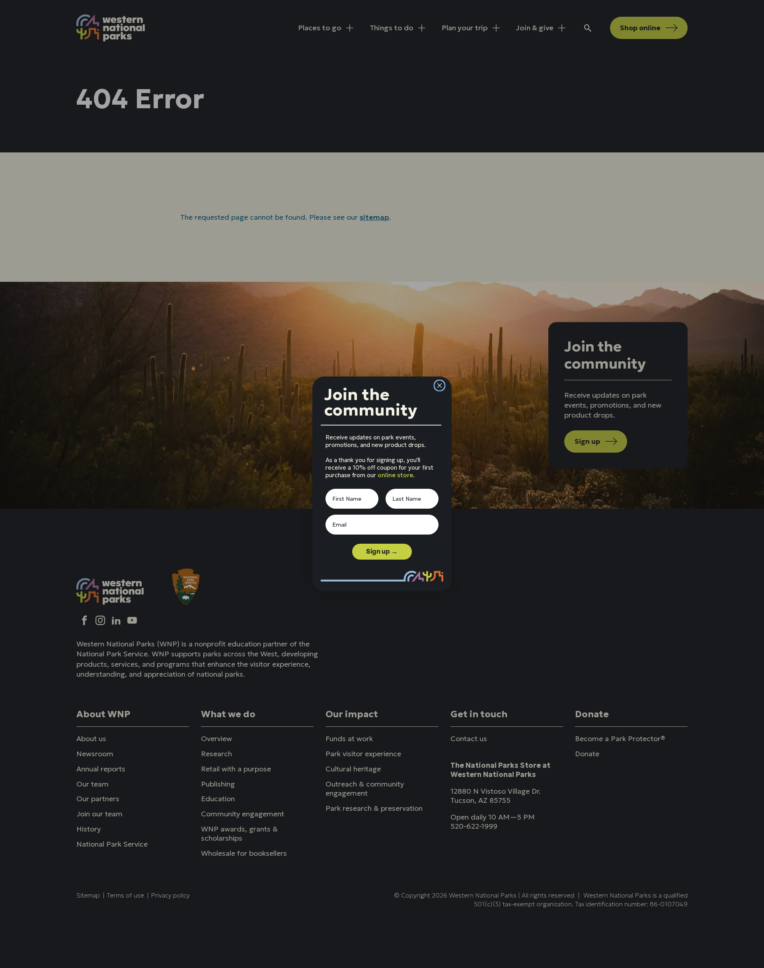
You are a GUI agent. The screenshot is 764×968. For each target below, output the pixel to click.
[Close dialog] (439, 385)
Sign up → (382, 551)
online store (395, 475)
